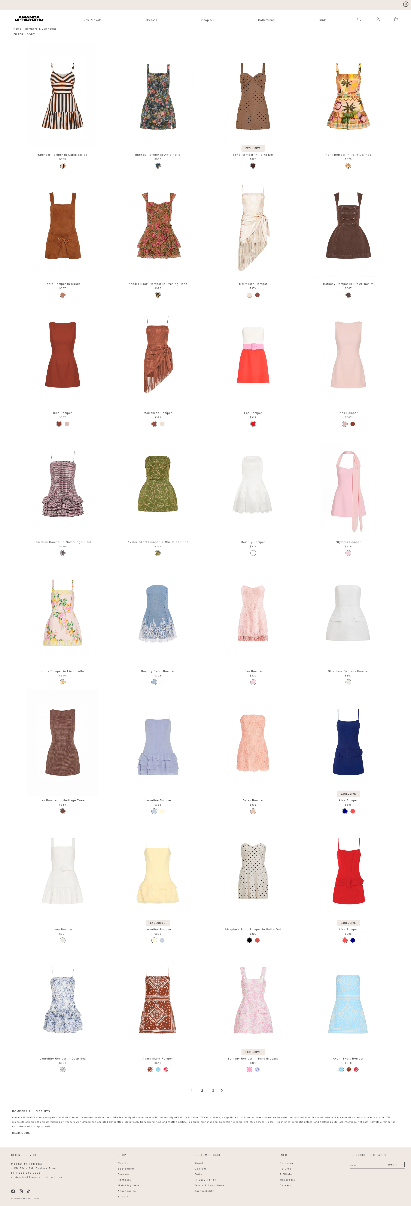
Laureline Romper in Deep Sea (63, 1058)
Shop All (207, 19)
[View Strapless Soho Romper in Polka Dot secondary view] (253, 871)
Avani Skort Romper (158, 1058)
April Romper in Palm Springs (348, 154)
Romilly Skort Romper (158, 670)
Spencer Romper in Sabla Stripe (62, 154)
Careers (285, 1185)
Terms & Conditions (210, 1185)
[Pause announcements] (405, 4)
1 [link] (192, 1090)
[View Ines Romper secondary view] (62, 355)
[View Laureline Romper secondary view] (158, 742)
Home (17, 28)
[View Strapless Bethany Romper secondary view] (348, 613)
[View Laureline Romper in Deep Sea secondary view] (62, 1000)
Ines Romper (62, 412)
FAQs (198, 1174)
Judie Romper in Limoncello (62, 670)
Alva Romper (348, 799)
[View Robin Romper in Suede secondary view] (62, 226)
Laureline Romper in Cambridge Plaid (62, 541)
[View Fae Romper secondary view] (253, 355)
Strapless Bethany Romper (348, 670)
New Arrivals (92, 19)
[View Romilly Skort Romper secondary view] (158, 613)
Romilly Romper (253, 541)
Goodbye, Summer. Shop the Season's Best (47, 4)
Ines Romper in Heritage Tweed (62, 799)
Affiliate (286, 1174)
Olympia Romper (348, 541)
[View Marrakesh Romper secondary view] (253, 226)
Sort (31, 34)
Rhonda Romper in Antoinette (158, 154)
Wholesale (287, 1179)
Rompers (124, 1179)
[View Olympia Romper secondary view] (348, 484)
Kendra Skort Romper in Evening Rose (158, 283)
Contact (201, 1168)
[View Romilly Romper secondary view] (253, 484)
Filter (18, 34)
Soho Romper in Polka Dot (253, 154)
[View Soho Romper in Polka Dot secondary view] (253, 97)
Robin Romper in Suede (63, 283)
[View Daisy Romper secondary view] (253, 742)
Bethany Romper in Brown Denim (348, 283)
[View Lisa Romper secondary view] (253, 613)
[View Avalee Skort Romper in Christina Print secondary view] (158, 484)
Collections (266, 19)
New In (123, 1163)
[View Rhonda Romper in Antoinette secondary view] (158, 97)
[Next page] (222, 1090)
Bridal (323, 19)
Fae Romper (253, 412)
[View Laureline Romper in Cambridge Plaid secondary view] (62, 484)
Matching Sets (129, 1185)
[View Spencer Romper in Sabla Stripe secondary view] (62, 97)
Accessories (127, 1191)
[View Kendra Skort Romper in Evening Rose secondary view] (158, 226)
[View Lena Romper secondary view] (62, 871)
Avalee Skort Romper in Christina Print (158, 541)
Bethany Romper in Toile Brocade (253, 1058)
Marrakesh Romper (253, 283)
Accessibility (204, 1191)
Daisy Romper (253, 799)
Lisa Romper (253, 670)
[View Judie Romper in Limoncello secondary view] (62, 613)
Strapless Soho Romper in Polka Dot (253, 929)
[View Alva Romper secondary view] (348, 742)
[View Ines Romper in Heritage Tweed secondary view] (62, 742)
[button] (393, 17)
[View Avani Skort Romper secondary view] (158, 1000)
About (199, 1163)
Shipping (286, 1163)
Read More (21, 1133)
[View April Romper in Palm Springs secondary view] (348, 97)
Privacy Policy (205, 1179)
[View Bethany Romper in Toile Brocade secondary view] (253, 1000)
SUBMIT (392, 1164)
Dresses (151, 19)
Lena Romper (63, 929)
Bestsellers (126, 1168)
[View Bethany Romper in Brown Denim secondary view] (348, 226)
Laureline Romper (157, 799)
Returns (286, 1168)
